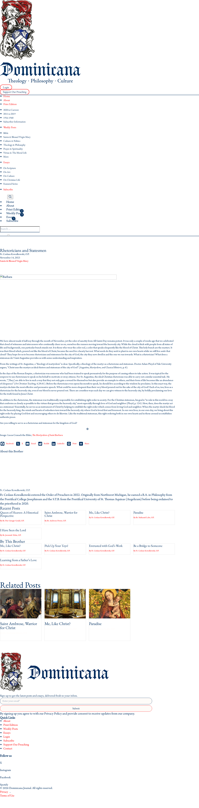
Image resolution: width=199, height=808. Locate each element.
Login (6, 87)
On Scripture (9, 168)
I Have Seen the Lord (13, 530)
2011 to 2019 (9, 113)
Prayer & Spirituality (13, 148)
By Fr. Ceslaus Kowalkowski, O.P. (102, 517)
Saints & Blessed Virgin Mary (16, 137)
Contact (7, 749)
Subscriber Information (14, 121)
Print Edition (10, 104)
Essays (6, 162)
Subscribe (8, 189)
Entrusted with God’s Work (106, 546)
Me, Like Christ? (99, 512)
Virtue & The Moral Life (15, 152)
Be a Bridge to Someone (147, 546)
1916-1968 (8, 117)
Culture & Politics (11, 140)
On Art (6, 172)
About (6, 100)
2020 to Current (11, 109)
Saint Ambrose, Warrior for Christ (61, 514)
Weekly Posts (9, 127)
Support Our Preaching (14, 92)
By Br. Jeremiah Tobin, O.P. (10, 535)
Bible (5, 133)
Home (6, 96)
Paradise (138, 512)
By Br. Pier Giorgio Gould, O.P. (12, 521)
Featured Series (10, 183)
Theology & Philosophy (14, 144)
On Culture (9, 175)
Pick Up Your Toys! (56, 546)
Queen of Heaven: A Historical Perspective (19, 514)
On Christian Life (11, 179)
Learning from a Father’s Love (18, 560)
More (6, 156)
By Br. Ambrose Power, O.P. (55, 521)
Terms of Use (7, 796)
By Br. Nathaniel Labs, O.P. (143, 517)
